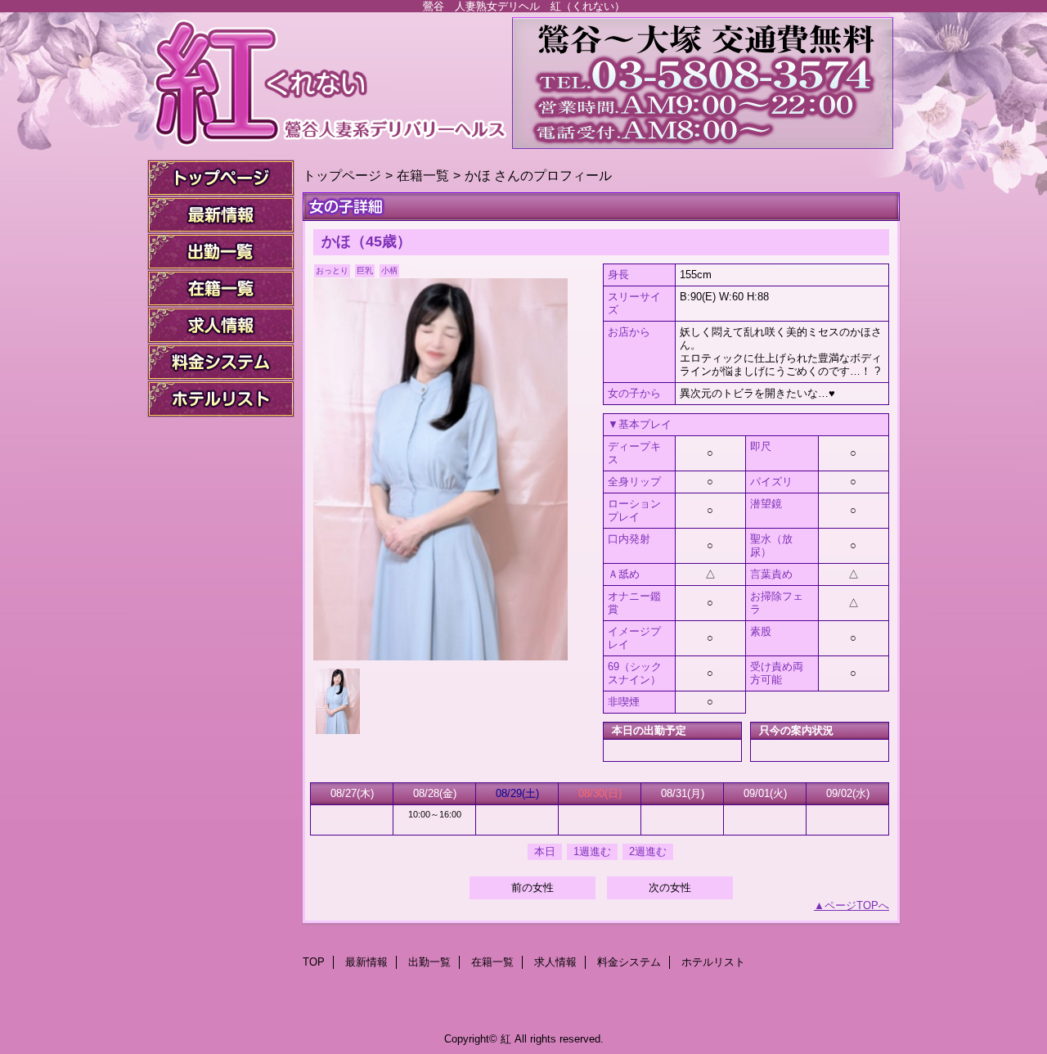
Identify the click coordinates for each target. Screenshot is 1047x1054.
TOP (220, 178)
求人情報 (220, 325)
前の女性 (532, 887)
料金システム (220, 362)
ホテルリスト (220, 399)
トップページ (342, 175)
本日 (544, 851)
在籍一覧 (220, 288)
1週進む (592, 851)
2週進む (648, 851)
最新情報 (220, 214)
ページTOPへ (857, 905)
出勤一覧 (220, 251)
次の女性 (670, 887)
